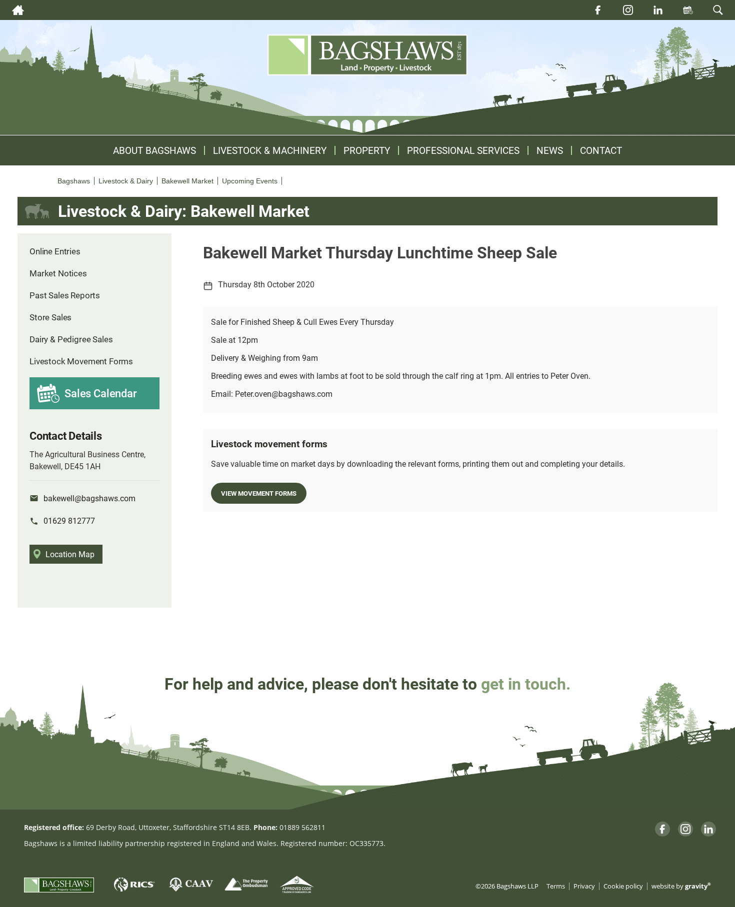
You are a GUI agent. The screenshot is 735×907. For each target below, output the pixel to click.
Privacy (584, 886)
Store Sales (51, 317)
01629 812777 (69, 520)
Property (367, 150)
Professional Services (463, 150)
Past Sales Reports (65, 295)
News (549, 150)
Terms (555, 886)
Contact (601, 150)
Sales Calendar (100, 393)
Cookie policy (623, 886)
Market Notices (58, 273)
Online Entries (55, 251)
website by (681, 886)
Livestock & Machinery (269, 150)
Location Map (70, 554)
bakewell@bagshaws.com (90, 498)
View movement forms (258, 493)
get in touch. (525, 683)
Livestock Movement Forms (81, 361)
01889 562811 (303, 827)
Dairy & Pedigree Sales (71, 339)
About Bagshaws (154, 150)
